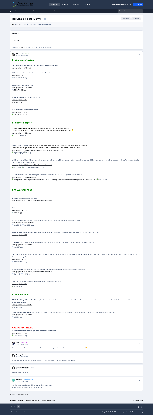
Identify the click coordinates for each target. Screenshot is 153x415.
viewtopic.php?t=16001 (19, 235)
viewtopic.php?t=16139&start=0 (22, 305)
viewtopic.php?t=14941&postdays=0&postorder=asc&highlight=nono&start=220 (37, 150)
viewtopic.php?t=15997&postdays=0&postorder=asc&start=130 (32, 165)
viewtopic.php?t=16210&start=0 (22, 68)
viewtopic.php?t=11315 (19, 210)
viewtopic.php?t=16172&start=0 (22, 315)
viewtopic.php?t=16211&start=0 (22, 88)
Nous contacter (15, 412)
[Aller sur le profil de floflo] (13, 343)
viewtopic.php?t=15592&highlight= (23, 223)
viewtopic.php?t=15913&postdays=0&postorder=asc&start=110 (32, 272)
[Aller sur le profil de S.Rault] (13, 24)
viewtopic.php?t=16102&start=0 (22, 133)
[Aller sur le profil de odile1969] (13, 380)
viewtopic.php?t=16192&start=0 (22, 245)
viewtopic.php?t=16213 (19, 100)
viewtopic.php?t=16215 (19, 75)
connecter (22, 47)
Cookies (24, 412)
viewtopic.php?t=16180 (19, 333)
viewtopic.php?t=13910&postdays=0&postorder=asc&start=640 (32, 201)
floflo (17, 342)
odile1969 (19, 379)
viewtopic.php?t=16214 (19, 112)
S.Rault (19, 24)
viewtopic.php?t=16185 (19, 284)
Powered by (134, 412)
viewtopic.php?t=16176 (19, 259)
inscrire (33, 47)
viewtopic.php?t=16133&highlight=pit (24, 177)
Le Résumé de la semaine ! (44, 24)
